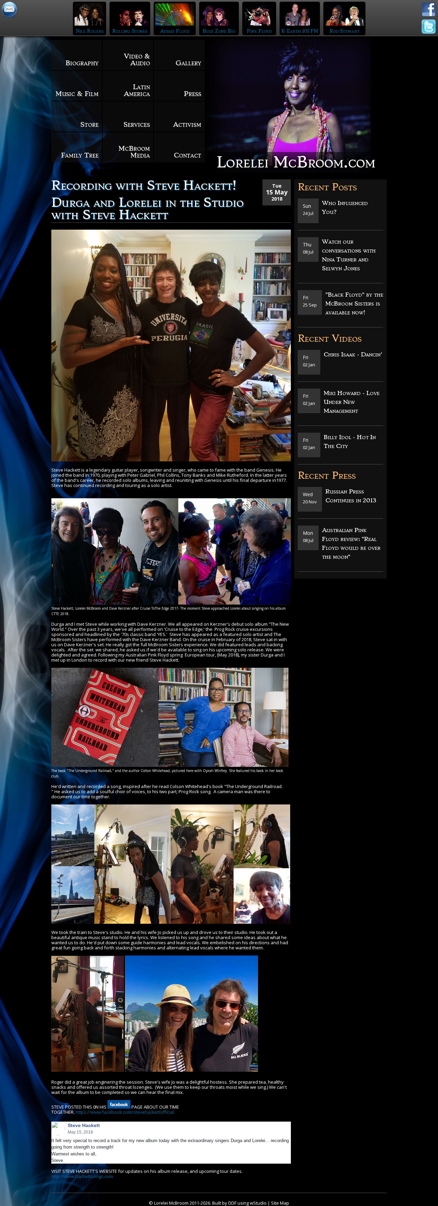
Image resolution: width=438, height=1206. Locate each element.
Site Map (280, 1203)
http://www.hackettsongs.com (82, 1176)
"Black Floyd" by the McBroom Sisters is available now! (354, 303)
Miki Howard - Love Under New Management (351, 402)
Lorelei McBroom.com (296, 162)
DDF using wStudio (247, 1203)
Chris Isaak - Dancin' (353, 354)
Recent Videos (330, 338)
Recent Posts (327, 187)
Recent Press (327, 475)
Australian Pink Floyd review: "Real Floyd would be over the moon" (351, 543)
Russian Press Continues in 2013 (350, 496)
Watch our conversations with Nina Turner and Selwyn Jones (349, 255)
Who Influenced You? (345, 207)
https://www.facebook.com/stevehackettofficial (125, 1112)
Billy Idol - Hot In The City (350, 441)
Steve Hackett (84, 1125)
